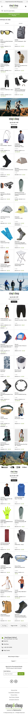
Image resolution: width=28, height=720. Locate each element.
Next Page (23, 625)
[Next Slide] (27, 1)
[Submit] (2, 10)
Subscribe (21, 673)
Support (13, 661)
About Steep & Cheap (13, 656)
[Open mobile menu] (2, 6)
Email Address (7, 671)
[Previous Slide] (1, 1)
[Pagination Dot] (12, 16)
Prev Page (4, 625)
